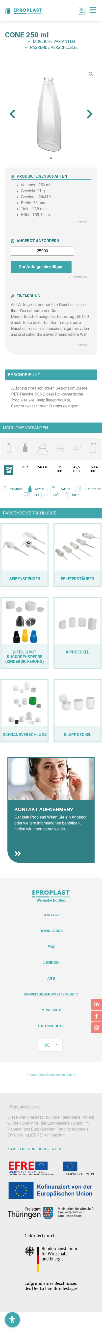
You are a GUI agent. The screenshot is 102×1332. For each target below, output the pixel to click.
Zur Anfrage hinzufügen (41, 267)
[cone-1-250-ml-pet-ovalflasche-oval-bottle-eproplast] (51, 114)
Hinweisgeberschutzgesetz (51, 994)
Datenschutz (51, 1026)
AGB (51, 978)
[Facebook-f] (96, 1016)
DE (47, 1045)
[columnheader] (8, 449)
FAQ (51, 947)
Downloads (51, 931)
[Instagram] (96, 1027)
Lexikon (51, 962)
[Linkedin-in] (96, 1004)
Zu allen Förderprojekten (34, 1149)
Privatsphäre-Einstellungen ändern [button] (51, 1075)
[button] (12, 114)
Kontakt (51, 915)
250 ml (9, 470)
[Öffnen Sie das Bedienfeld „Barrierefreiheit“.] (12, 1319)
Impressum (51, 1010)
